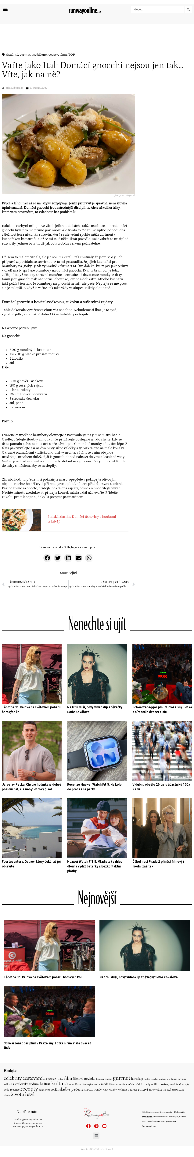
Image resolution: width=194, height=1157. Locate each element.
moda (104, 1084)
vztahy (113, 1089)
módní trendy (142, 1084)
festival (60, 1079)
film (68, 1078)
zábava (175, 1090)
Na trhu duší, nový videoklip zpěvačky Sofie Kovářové (138, 977)
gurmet (25, 55)
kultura (59, 1083)
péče (6, 1089)
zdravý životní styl (160, 1089)
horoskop (137, 1078)
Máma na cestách (118, 1084)
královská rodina (27, 1084)
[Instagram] (96, 1126)
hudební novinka (158, 1079)
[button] (5, 9)
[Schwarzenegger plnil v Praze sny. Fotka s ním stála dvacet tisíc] (49, 1011)
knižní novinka (178, 1079)
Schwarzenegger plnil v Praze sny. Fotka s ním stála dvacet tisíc (162, 709)
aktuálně (11, 55)
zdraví (143, 1089)
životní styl (23, 1094)
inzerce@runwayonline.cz (28, 1123)
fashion (52, 1078)
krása (45, 1083)
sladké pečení (71, 1089)
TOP (71, 55)
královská (9, 1084)
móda (131, 1084)
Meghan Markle (93, 1084)
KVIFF (71, 1084)
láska (78, 1084)
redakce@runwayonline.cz (28, 1119)
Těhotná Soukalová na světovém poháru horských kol (43, 977)
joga (168, 1079)
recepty (29, 1089)
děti (45, 1079)
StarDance (88, 1090)
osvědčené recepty (45, 55)
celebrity (13, 1078)
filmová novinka (84, 1079)
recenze (15, 1089)
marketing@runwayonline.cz (28, 1126)
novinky (165, 1084)
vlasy (105, 1089)
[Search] (188, 9)
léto (84, 1084)
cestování (33, 1078)
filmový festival (104, 1079)
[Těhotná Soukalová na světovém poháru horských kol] (49, 945)
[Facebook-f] (88, 1126)
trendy (98, 1089)
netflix (155, 1084)
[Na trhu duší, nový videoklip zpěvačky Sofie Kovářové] (144, 945)
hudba (147, 1079)
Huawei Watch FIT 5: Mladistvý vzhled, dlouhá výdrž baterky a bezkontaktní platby (95, 866)
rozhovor (44, 1089)
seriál (55, 1089)
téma (63, 55)
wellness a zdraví (127, 1089)
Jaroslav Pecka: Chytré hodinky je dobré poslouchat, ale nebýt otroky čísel (31, 786)
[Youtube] (104, 1126)
